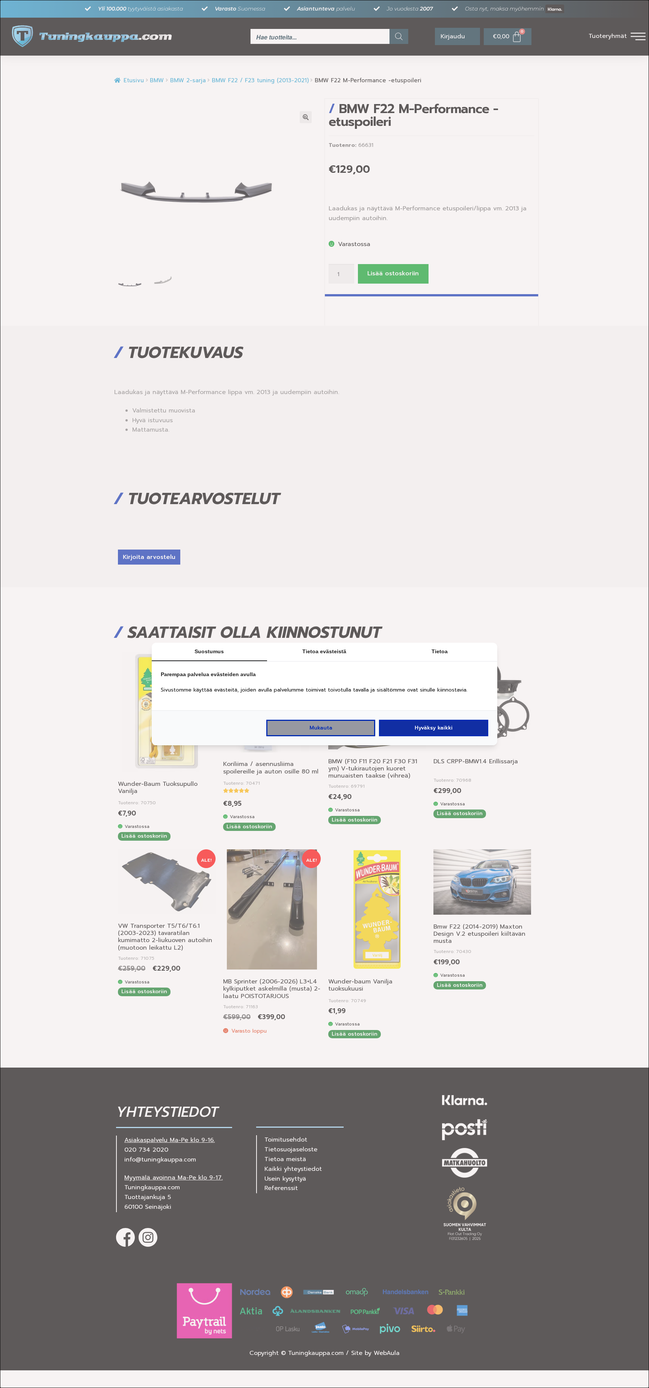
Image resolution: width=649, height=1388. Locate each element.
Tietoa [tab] (440, 651)
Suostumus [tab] (209, 651)
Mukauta (320, 728)
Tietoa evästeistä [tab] (324, 651)
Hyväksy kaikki (434, 728)
